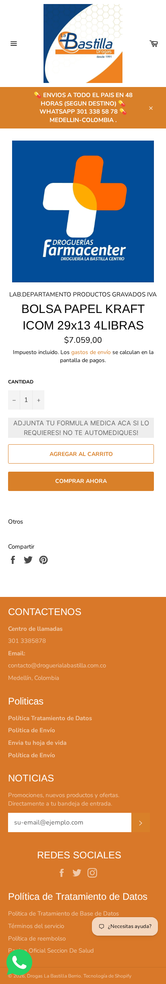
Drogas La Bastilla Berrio (54, 976)
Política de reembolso (37, 938)
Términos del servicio (36, 926)
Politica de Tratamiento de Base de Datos (63, 913)
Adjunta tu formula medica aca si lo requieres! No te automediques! (81, 428)
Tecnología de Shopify (107, 976)
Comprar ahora (81, 481)
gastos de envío (91, 352)
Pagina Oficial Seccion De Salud (51, 951)
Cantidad (20, 382)
